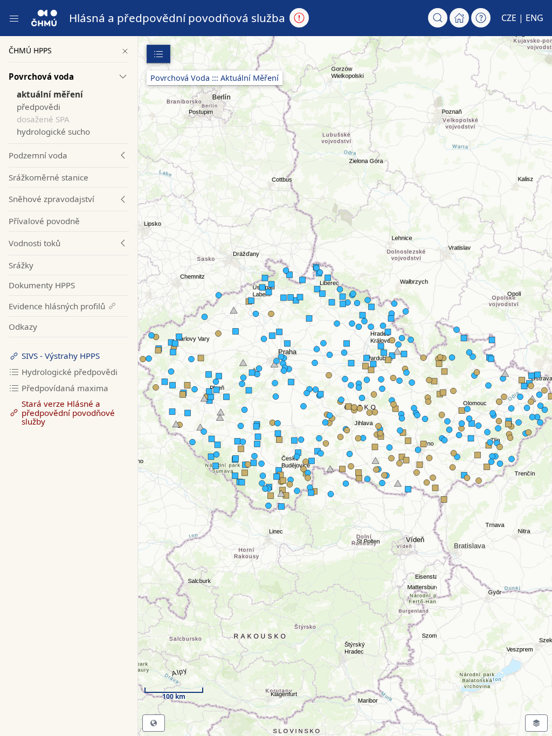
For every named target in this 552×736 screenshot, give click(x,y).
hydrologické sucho (53, 131)
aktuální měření (50, 94)
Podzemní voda (38, 155)
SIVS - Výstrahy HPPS (61, 355)
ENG (534, 18)
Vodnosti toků (34, 243)
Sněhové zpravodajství (51, 198)
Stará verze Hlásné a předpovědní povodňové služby (68, 412)
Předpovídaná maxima (65, 388)
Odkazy (23, 326)
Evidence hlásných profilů (57, 306)
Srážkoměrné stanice (48, 177)
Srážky (21, 265)
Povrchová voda (41, 76)
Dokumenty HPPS (42, 285)
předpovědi (38, 106)
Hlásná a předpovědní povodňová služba (177, 17)
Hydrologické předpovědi (70, 371)
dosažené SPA (43, 119)
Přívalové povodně (44, 221)
